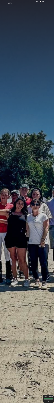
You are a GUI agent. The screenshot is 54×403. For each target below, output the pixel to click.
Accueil (24, 3)
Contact (45, 3)
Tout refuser (48, 399)
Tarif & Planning (39, 3)
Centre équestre (28, 3)
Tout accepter (48, 398)
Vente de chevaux (33, 3)
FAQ (42, 3)
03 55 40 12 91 (43, 1)
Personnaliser (48, 401)
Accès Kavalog (36, 1)
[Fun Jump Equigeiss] (10, 2)
